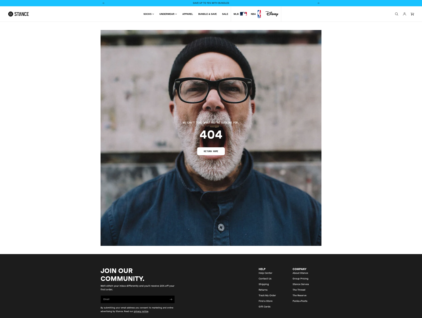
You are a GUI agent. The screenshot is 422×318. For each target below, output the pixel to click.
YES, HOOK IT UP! (211, 164)
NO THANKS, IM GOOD (211, 176)
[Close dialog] (240, 124)
